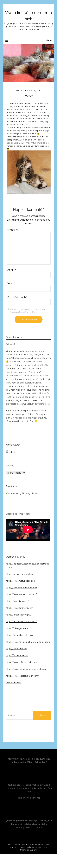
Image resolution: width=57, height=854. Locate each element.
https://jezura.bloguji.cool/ (19, 635)
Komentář (13, 229)
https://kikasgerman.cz (18, 628)
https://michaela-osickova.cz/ (21, 621)
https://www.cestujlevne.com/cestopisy (26, 669)
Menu (49, 40)
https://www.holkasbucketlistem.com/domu (28, 642)
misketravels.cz (13, 682)
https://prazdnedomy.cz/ (19, 614)
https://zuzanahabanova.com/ (21, 587)
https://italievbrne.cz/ (17, 655)
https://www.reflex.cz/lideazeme (22, 662)
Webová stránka (17, 296)
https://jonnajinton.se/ (17, 601)
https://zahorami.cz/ (16, 648)
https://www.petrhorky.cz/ (19, 608)
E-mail (11, 283)
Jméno (11, 269)
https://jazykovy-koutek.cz (19, 574)
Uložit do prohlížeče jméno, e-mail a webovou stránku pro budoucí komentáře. (27, 310)
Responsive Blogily (39, 847)
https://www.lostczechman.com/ (22, 675)
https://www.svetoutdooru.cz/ (21, 594)
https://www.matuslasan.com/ (21, 580)
